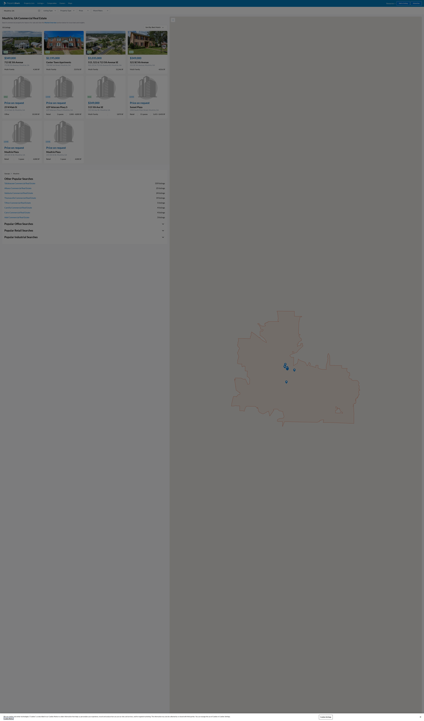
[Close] (420, 717)
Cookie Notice (8, 719)
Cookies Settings (325, 717)
